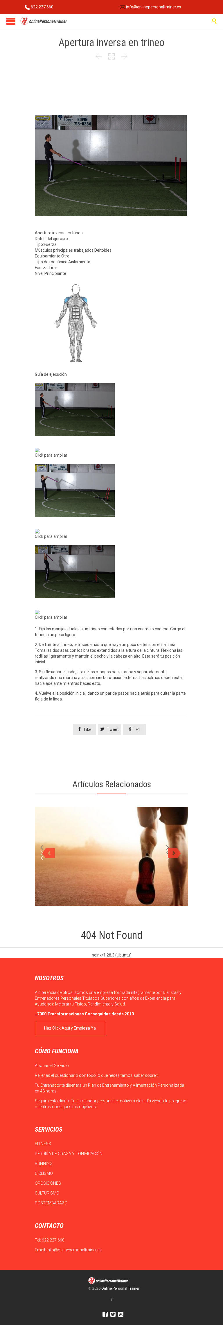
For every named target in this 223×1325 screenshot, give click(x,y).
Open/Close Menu (11, 21)
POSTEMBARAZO (51, 1203)
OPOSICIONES (48, 1183)
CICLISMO (44, 1173)
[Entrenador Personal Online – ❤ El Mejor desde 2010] (44, 21)
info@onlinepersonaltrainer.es (153, 7)
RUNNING (44, 1163)
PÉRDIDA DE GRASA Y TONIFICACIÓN (69, 1153)
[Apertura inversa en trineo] (111, 409)
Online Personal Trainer (120, 1288)
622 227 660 (41, 7)
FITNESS (43, 1143)
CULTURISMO (47, 1193)
